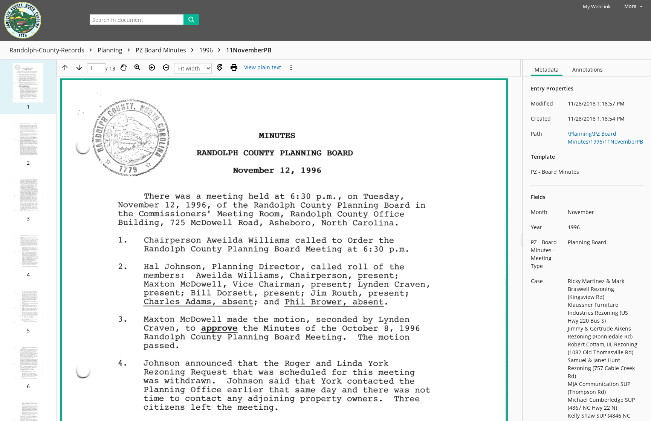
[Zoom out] (166, 67)
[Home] (39, 20)
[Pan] (123, 67)
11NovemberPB (249, 50)
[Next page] (79, 67)
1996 (206, 50)
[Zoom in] (151, 67)
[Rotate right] (219, 67)
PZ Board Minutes (162, 50)
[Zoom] (137, 67)
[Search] (191, 19)
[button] (28, 87)
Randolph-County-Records (47, 50)
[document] (587, 240)
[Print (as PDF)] (234, 67)
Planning (111, 50)
